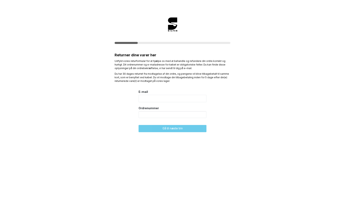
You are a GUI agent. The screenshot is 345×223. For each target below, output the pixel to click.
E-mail (143, 91)
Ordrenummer (149, 108)
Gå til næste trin (173, 128)
